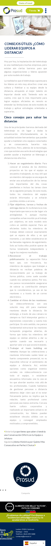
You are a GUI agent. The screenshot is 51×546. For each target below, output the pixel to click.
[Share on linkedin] (5, 490)
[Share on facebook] (0, 490)
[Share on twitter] (3, 490)
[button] (25, 3)
